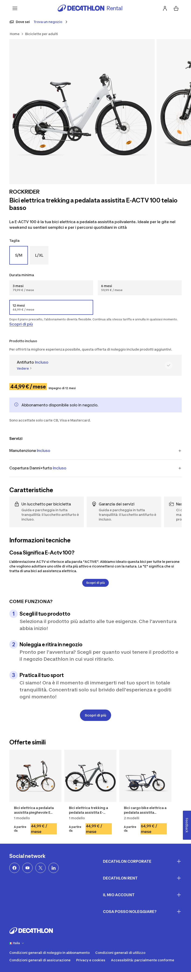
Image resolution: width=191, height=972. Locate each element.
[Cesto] (176, 8)
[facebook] (14, 868)
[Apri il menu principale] (14, 8)
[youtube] (27, 868)
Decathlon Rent (120, 878)
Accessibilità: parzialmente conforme (142, 960)
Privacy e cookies (90, 960)
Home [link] (15, 34)
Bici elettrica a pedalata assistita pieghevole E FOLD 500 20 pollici (34, 812)
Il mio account (119, 894)
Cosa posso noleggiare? (130, 911)
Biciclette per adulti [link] (41, 34)
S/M (18, 255)
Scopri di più (21, 324)
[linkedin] (53, 868)
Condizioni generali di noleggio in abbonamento (49, 953)
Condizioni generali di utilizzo (120, 953)
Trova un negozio (48, 22)
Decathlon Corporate (127, 861)
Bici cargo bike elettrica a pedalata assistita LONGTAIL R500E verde (145, 812)
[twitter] (40, 868)
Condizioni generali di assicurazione (40, 960)
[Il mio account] (165, 8)
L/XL (39, 255)
